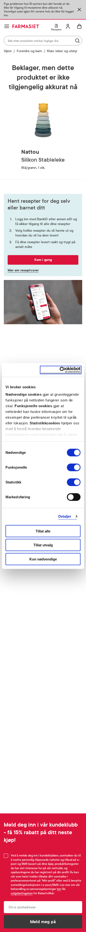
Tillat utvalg (43, 545)
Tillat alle (43, 531)
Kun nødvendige (43, 559)
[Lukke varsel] (79, 9)
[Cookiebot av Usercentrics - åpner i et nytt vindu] (61, 370)
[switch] (74, 467)
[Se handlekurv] (79, 26)
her (59, 889)
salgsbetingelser (22, 893)
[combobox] (43, 40)
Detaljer (64, 516)
